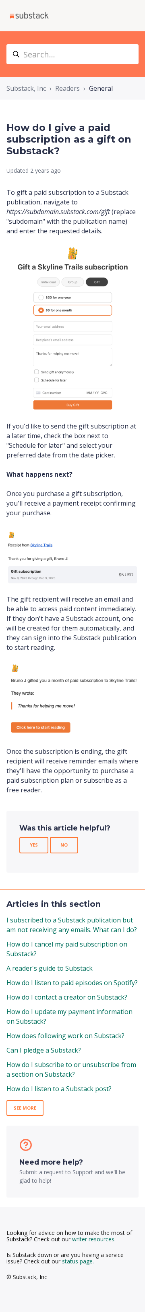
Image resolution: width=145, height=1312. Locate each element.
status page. (78, 1261)
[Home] (29, 16)
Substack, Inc (26, 88)
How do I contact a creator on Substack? (66, 997)
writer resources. (94, 1239)
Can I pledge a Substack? (43, 1050)
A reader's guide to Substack (49, 968)
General (101, 88)
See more (25, 1108)
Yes (34, 845)
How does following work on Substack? (65, 1035)
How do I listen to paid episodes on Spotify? (72, 982)
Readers (67, 88)
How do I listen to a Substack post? (59, 1088)
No (64, 845)
